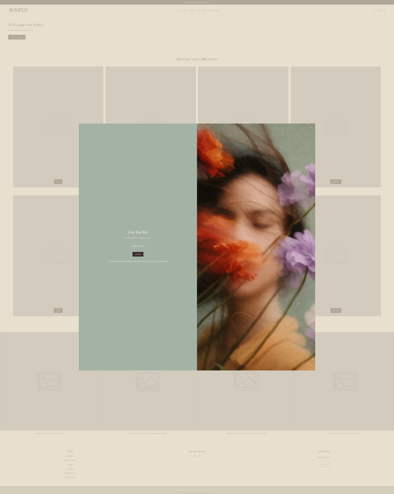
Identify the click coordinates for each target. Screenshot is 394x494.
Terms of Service (158, 261)
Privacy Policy (145, 261)
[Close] (311, 127)
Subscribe (138, 254)
